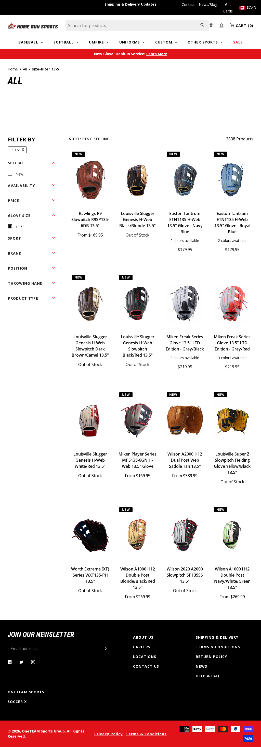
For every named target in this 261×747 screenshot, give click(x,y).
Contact (188, 4)
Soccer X (17, 701)
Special (16, 162)
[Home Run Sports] (33, 25)
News (201, 666)
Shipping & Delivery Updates (130, 4)
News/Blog (208, 4)
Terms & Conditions (218, 647)
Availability (21, 185)
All (25, 69)
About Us (143, 637)
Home (13, 69)
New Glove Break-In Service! (130, 53)
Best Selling (96, 138)
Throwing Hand (25, 283)
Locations (144, 656)
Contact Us (146, 666)
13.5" (16, 150)
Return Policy (211, 656)
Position (17, 268)
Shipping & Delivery (217, 637)
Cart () (243, 25)
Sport (14, 238)
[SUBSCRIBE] (101, 648)
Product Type (23, 298)
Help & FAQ (207, 675)
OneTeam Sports (26, 692)
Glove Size (19, 215)
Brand (15, 253)
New (19, 174)
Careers (141, 647)
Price (13, 200)
